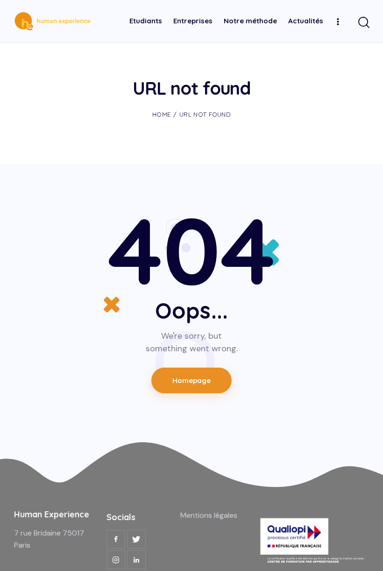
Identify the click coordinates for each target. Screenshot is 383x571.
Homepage (191, 380)
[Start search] (363, 22)
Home (161, 114)
